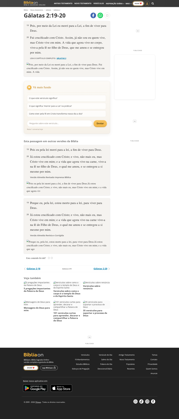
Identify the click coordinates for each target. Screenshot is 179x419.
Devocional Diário (105, 368)
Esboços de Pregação (81, 368)
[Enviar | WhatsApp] (100, 15)
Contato (153, 359)
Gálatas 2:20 (100, 268)
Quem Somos (151, 368)
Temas (154, 355)
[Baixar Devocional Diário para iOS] (61, 388)
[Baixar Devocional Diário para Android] (35, 388)
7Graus (38, 402)
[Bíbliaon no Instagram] (147, 401)
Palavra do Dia (106, 364)
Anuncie (154, 373)
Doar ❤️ (31, 368)
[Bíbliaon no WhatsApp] (135, 401)
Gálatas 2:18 (33, 268)
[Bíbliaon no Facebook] (153, 401)
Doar (138, 3)
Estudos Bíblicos (83, 364)
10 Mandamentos (82, 359)
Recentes (131, 368)
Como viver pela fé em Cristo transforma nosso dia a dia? (56, 113)
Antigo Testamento (63, 3)
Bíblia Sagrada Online (34, 5)
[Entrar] (147, 3)
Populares (130, 364)
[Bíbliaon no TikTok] (141, 401)
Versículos (98, 3)
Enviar (100, 123)
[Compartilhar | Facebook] (93, 15)
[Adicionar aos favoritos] (107, 15)
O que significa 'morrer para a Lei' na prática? (50, 106)
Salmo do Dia (106, 359)
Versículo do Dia (105, 355)
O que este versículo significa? (43, 98)
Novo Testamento (82, 3)
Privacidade (152, 364)
